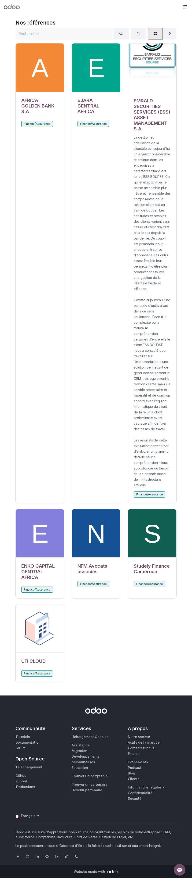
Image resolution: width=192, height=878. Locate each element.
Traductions (25, 787)
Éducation (80, 768)
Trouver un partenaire (89, 784)
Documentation (28, 742)
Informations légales (145, 787)
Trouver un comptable (90, 776)
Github (20, 776)
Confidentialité (140, 793)
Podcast (134, 768)
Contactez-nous (141, 748)
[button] (185, 7)
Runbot (21, 781)
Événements (138, 762)
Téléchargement (28, 767)
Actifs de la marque (144, 742)
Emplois (134, 754)
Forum (20, 748)
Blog (131, 773)
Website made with (90, 872)
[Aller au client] (40, 67)
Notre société (139, 737)
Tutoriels (22, 737)
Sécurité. (135, 798)
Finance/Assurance (37, 123)
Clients (133, 779)
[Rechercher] (121, 33)
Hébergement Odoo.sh (90, 737)
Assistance (81, 745)
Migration (79, 751)
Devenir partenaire (87, 790)
